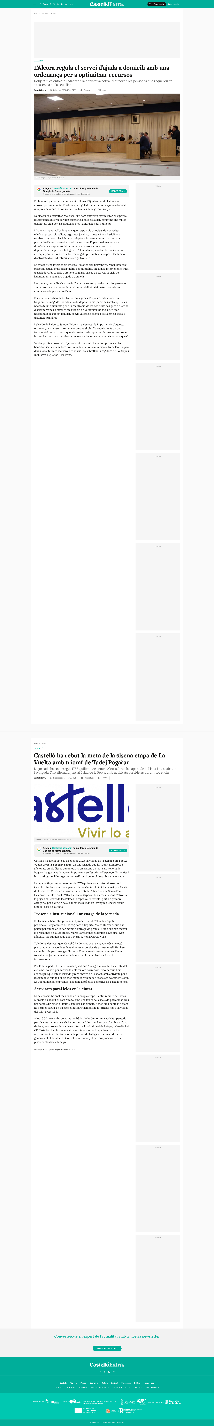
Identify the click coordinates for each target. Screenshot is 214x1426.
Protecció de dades (100, 1387)
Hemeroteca (149, 1383)
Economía (94, 1383)
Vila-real (73, 1383)
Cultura (104, 1383)
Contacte (59, 1387)
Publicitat (137, 1387)
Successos (126, 1383)
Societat (114, 1383)
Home (36, 14)
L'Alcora (38, 61)
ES (71, 4)
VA (66, 4)
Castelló (38, 749)
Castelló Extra (40, 90)
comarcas (44, 14)
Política (137, 1383)
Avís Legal (83, 1387)
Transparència (152, 1387)
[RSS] (61, 4)
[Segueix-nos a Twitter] (54, 4)
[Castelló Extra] (107, 1367)
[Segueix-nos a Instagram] (58, 4)
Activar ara (117, 191)
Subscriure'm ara (107, 1348)
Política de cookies (121, 1387)
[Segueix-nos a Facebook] (50, 4)
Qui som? (71, 1387)
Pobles (83, 1383)
